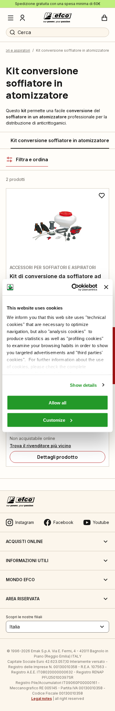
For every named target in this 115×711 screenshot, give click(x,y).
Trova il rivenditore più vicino (40, 445)
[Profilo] (22, 18)
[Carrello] (104, 18)
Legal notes (41, 698)
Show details (83, 384)
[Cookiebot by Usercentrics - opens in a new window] (73, 287)
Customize (54, 419)
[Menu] (10, 18)
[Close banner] (106, 287)
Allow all (57, 402)
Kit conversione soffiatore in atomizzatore (60, 140)
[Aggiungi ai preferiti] (101, 195)
